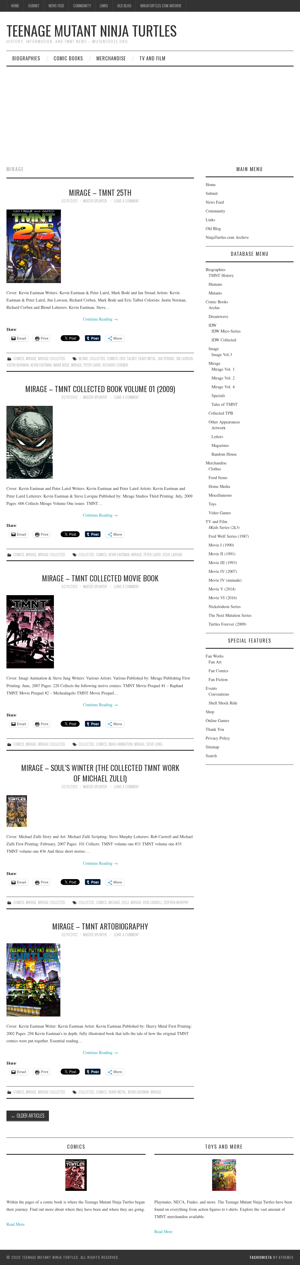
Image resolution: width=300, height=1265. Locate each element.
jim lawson (184, 358)
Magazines (220, 445)
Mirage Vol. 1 (223, 369)
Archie (214, 307)
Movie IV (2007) (223, 571)
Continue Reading (100, 319)
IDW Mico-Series (226, 331)
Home (15, 5)
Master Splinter (95, 201)
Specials (218, 395)
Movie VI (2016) (223, 597)
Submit (34, 5)
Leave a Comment (126, 201)
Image (214, 348)
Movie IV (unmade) (225, 580)
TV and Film (152, 58)
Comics (18, 358)
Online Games (217, 720)
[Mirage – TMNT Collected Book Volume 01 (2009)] (100, 442)
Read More (15, 1224)
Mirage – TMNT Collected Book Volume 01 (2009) (100, 388)
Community (82, 5)
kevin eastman (41, 365)
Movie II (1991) (222, 553)
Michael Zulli (118, 902)
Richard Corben (115, 365)
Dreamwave (218, 316)
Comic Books (68, 58)
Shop (210, 711)
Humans (215, 284)
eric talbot (128, 358)
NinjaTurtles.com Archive (160, 5)
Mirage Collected (51, 358)
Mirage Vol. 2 (223, 378)
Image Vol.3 (222, 354)
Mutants (215, 293)
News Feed (56, 5)
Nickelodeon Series (225, 606)
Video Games (220, 512)
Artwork (219, 427)
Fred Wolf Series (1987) (229, 536)
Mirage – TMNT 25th (100, 192)
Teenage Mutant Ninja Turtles (91, 30)
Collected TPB (221, 413)
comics (112, 358)
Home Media (219, 486)
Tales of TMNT (225, 404)
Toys (212, 504)
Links (104, 5)
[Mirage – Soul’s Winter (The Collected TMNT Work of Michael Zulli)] (100, 811)
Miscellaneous (220, 495)
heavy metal (147, 358)
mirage (76, 365)
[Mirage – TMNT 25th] (100, 246)
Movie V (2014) (222, 589)
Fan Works (215, 656)
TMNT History (221, 275)
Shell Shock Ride (223, 703)
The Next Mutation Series (230, 615)
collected (97, 358)
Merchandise (111, 58)
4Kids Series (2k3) (224, 527)
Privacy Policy (218, 738)
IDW (213, 325)
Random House (224, 454)
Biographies (26, 58)
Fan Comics (218, 670)
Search (211, 755)
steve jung (154, 744)
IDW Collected (224, 340)
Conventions (219, 694)
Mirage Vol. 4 (223, 386)
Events (211, 688)
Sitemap (212, 747)
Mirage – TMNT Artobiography (100, 926)
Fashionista (261, 1257)
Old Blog (124, 5)
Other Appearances (224, 422)
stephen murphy (176, 902)
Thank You (215, 729)
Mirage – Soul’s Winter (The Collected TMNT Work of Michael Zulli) (100, 773)
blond (83, 358)
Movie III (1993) (223, 562)
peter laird (92, 365)
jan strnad (166, 358)
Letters (217, 436)
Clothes (215, 468)
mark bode (61, 365)
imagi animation (120, 744)
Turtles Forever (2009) (227, 624)
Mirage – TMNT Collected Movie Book (100, 577)
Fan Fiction (218, 679)
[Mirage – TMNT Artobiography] (100, 980)
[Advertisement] (150, 110)
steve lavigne (172, 554)
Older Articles (28, 1115)
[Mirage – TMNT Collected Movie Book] (100, 631)
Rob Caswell (152, 902)
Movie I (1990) (221, 545)
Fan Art (215, 662)
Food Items (218, 477)
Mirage (31, 358)
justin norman (17, 365)
